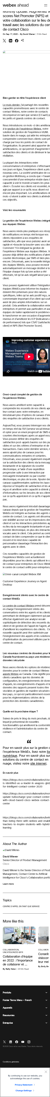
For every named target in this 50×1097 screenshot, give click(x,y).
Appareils (7, 1007)
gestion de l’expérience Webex (24, 129)
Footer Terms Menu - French (17, 1000)
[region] (25, 1082)
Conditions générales (11, 1062)
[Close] (45, 1071)
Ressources (8, 1015)
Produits (7, 992)
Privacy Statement (23, 1085)
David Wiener (29, 34)
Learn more (8, 884)
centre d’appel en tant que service (21, 906)
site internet (38, 763)
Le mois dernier (11, 105)
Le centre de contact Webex (18, 606)
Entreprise (8, 1022)
